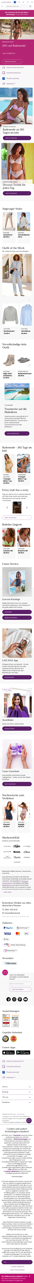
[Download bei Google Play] (23, 1052)
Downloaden (9, 677)
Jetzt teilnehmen (13, 433)
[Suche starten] (30, 6)
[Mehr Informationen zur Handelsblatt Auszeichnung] (15, 1020)
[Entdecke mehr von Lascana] (7, 846)
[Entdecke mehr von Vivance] (26, 857)
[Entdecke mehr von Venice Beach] (7, 857)
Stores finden (9, 728)
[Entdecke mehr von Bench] (17, 852)
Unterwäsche (7, 883)
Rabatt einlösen (10, 61)
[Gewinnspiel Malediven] (17, 391)
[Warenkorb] (32, 2)
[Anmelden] (23, 2)
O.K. (5, 1262)
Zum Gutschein (10, 784)
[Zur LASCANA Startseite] (6, 2)
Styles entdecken (11, 618)
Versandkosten (21, 1114)
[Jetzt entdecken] (16, 108)
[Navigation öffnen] (2, 6)
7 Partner (16, 1135)
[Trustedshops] (5, 1038)
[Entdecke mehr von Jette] (7, 851)
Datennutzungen (21, 1139)
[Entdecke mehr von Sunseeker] (26, 846)
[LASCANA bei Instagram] (14, 999)
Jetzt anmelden (17, 989)
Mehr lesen (8, 892)
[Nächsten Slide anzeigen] (29, 300)
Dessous (25, 881)
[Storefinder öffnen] (19, 2)
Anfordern (8, 612)
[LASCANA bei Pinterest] (20, 999)
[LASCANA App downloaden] (17, 643)
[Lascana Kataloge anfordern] (17, 582)
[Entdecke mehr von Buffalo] (17, 846)
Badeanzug (6, 885)
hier (10, 1169)
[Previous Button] (7, 507)
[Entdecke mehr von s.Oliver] (26, 852)
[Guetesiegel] (13, 1038)
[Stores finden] (17, 702)
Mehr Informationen (17, 1270)
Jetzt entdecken (11, 138)
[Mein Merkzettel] (28, 2)
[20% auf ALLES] (17, 29)
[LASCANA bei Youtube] (25, 999)
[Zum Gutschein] (17, 754)
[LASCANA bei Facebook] (8, 999)
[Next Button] (26, 507)
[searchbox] (16, 6)
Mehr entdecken (11, 518)
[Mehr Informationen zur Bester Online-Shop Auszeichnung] (6, 1020)
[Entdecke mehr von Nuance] (17, 857)
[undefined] (29, 227)
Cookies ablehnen (11, 1171)
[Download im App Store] (8, 1052)
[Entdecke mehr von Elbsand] (17, 862)
